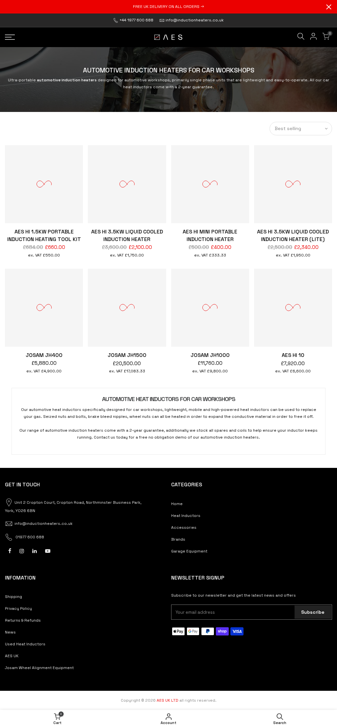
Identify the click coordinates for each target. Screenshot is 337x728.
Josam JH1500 (127, 355)
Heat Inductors (185, 515)
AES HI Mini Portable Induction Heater (210, 235)
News (10, 632)
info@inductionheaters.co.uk (195, 20)
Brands (178, 539)
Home (177, 503)
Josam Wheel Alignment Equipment (39, 667)
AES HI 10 (293, 355)
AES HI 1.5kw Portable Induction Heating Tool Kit (44, 235)
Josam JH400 (44, 355)
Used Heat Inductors (25, 644)
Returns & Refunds (23, 620)
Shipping (13, 596)
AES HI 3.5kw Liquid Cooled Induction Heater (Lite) (293, 235)
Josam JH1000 (210, 355)
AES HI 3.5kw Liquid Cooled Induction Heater (127, 235)
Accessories (183, 527)
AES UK (11, 656)
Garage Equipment (189, 551)
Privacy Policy (18, 608)
